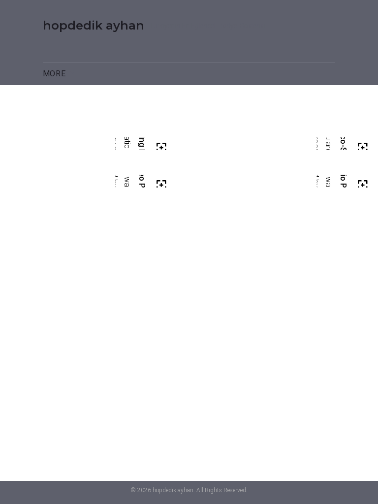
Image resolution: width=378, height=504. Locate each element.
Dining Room (141, 147)
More (54, 73)
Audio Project (342, 184)
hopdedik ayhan (93, 25)
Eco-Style (342, 147)
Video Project (141, 184)
